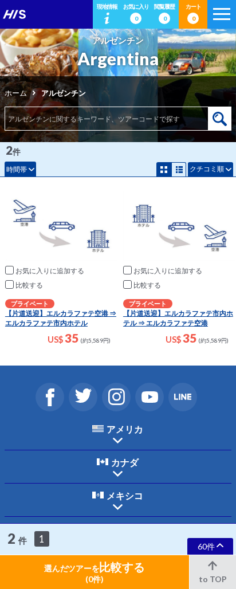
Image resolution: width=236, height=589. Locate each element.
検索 (220, 118)
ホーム (16, 92)
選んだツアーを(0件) (94, 572)
